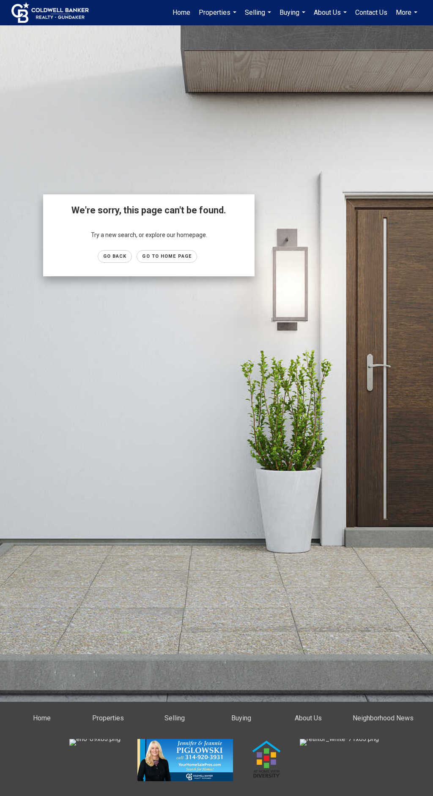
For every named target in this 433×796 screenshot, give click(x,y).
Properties (218, 16)
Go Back (115, 256)
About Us (331, 16)
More (407, 16)
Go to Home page (167, 256)
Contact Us (371, 12)
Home (181, 12)
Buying (293, 16)
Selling (259, 16)
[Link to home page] (54, 12)
